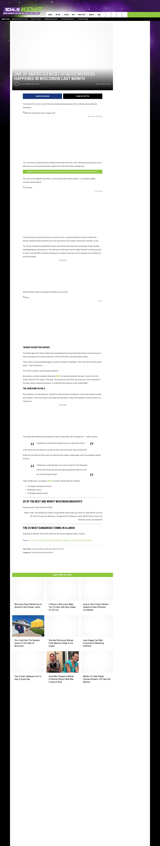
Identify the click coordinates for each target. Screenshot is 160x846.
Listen (66, 15)
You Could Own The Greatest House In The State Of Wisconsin (27, 643)
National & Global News (45, 552)
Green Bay (35, 549)
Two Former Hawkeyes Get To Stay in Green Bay (27, 677)
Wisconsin (48, 549)
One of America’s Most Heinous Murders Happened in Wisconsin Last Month (60, 540)
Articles (34, 552)
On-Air (58, 15)
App (73, 15)
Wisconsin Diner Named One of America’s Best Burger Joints (28, 605)
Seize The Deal (36, 19)
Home (50, 15)
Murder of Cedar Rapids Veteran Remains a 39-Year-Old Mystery (96, 679)
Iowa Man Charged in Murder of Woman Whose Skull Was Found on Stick (61, 679)
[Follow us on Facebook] (113, 14)
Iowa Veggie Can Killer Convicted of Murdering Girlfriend (93, 643)
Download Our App (51, 19)
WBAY (58, 376)
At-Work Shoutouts (67, 19)
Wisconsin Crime (58, 549)
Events (91, 15)
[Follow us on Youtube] (124, 14)
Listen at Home (83, 19)
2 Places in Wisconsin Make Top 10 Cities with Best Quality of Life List (62, 607)
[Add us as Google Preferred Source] (108, 14)
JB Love (21, 84)
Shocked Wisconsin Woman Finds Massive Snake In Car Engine (61, 643)
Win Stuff (81, 15)
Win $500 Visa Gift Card (20, 19)
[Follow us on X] (119, 14)
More (100, 15)
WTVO (50, 481)
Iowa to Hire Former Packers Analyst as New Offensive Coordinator (96, 607)
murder (42, 549)
